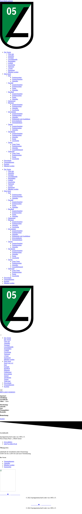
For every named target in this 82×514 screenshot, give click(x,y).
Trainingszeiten (17, 77)
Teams (14, 88)
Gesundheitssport (17, 150)
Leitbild (10, 63)
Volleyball (11, 151)
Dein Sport (7, 74)
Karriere (6, 164)
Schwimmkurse (17, 121)
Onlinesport (11, 101)
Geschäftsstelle (12, 59)
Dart (9, 76)
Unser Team (16, 144)
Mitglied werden (13, 72)
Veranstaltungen (9, 162)
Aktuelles (11, 56)
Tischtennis (11, 131)
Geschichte (11, 65)
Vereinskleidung (17, 122)
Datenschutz (78, 501)
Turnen (10, 142)
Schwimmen (12, 112)
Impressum (69, 501)
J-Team (10, 68)
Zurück (2, 419)
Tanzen (10, 124)
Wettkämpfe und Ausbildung (21, 119)
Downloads (7, 160)
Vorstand (11, 57)
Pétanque (11, 103)
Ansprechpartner (17, 79)
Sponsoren (11, 70)
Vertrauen (11, 66)
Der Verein (7, 52)
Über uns (11, 54)
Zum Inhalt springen (6, 1)
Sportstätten (11, 61)
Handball (11, 92)
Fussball (10, 83)
